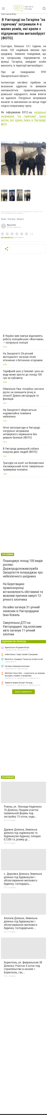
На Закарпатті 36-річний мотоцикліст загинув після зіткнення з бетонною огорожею (23, 357)
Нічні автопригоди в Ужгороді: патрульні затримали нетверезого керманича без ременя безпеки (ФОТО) (21, 432)
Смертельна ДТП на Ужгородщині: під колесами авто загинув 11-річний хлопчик (22, 628)
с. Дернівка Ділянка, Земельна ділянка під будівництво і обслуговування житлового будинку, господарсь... (23, 878)
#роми (3, 219)
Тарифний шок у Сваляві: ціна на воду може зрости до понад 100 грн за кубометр (23, 374)
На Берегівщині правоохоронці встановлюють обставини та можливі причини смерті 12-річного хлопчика (23, 591)
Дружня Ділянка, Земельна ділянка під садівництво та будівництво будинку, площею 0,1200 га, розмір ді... (22, 834)
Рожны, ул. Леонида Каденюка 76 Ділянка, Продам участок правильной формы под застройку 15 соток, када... (23, 811)
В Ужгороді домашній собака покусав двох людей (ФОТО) (21, 450)
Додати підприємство (23, 692)
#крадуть (20, 219)
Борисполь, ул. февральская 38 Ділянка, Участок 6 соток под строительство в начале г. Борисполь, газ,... (23, 967)
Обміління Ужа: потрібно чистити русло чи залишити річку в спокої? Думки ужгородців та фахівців (23, 394)
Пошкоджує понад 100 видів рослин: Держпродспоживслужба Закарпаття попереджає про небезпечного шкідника (23, 568)
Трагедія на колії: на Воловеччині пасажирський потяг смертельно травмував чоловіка (23, 466)
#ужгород (11, 219)
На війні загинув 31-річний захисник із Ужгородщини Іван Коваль (21, 611)
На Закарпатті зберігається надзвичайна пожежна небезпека (20, 413)
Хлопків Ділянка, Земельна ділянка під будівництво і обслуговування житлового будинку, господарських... (20, 923)
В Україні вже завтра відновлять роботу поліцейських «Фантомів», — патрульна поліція (23, 339)
